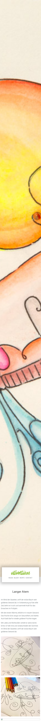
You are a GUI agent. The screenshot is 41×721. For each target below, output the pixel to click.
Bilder (16, 578)
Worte (22, 578)
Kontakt (29, 578)
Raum (11, 578)
